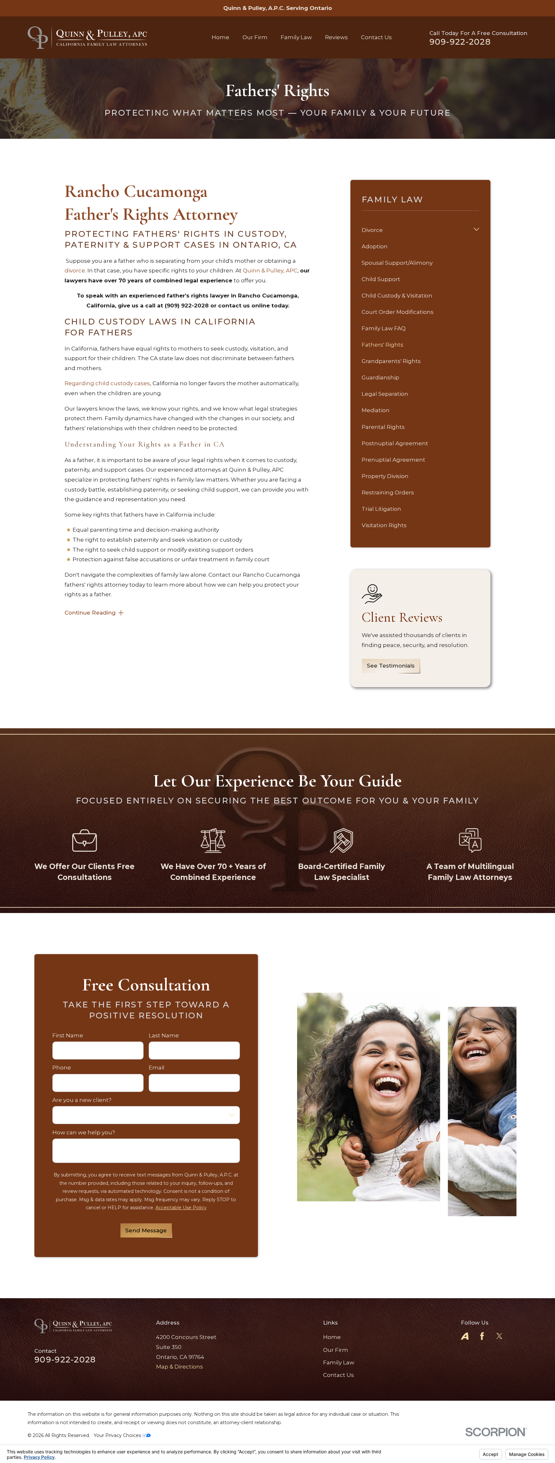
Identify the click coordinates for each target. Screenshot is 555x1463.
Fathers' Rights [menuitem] (382, 344)
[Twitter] (499, 1336)
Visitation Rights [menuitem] (384, 525)
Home (332, 1337)
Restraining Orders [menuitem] (388, 492)
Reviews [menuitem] (336, 37)
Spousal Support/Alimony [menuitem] (397, 263)
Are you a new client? (81, 1100)
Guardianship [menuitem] (380, 377)
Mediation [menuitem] (376, 410)
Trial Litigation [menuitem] (381, 509)
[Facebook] (482, 1336)
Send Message (146, 1230)
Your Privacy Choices (118, 1435)
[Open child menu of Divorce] (476, 230)
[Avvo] (465, 1336)
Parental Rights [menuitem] (383, 427)
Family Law (338, 1362)
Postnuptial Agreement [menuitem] (395, 443)
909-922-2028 (460, 42)
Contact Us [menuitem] (376, 37)
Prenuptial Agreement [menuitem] (393, 460)
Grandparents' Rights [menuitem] (391, 361)
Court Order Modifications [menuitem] (398, 312)
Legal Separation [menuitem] (385, 394)
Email (156, 1067)
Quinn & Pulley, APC (270, 270)
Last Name (164, 1035)
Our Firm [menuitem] (255, 37)
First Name (67, 1035)
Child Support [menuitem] (381, 279)
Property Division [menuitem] (385, 476)
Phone (61, 1067)
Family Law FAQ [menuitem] (384, 328)
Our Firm (335, 1350)
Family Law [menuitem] (296, 37)
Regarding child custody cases (107, 383)
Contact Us (338, 1375)
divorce (75, 270)
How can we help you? (83, 1132)
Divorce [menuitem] (372, 230)
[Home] (87, 37)
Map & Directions (179, 1366)
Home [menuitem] (220, 37)
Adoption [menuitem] (375, 246)
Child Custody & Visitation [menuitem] (397, 295)
